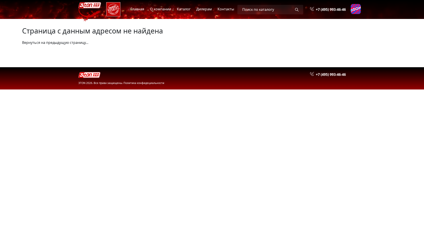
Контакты (226, 9)
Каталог (184, 9)
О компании (160, 9)
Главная (137, 9)
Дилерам (204, 9)
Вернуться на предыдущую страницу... (55, 42)
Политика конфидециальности (143, 83)
